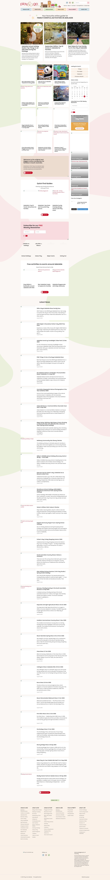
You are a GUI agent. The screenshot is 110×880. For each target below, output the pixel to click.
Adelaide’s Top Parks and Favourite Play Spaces (44, 207)
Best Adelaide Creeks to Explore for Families (44, 285)
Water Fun (46, 833)
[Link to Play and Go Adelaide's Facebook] (67, 3)
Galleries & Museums (60, 818)
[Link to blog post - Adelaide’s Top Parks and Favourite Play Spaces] (44, 196)
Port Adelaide (24, 829)
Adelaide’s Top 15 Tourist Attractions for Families (29, 207)
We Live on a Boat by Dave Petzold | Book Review (43, 104)
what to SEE (61, 9)
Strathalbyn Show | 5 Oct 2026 (45, 729)
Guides (34, 837)
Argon (88, 877)
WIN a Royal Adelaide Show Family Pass (48, 308)
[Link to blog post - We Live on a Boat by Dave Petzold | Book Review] (44, 93)
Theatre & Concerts (83, 828)
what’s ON (84, 9)
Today (79, 69)
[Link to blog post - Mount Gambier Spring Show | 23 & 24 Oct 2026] (28, 640)
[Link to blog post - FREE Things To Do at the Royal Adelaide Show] (28, 362)
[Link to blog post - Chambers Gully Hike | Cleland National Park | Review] (61, 115)
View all (45, 214)
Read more (28, 172)
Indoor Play (38, 256)
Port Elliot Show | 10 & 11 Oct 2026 (46, 713)
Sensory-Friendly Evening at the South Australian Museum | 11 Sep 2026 (51, 588)
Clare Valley (23, 818)
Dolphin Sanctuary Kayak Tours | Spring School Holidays (50, 523)
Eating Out (63, 256)
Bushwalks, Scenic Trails (48, 819)
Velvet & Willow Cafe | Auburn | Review (48, 507)
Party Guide (70, 810)
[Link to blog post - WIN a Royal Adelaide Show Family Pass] (28, 313)
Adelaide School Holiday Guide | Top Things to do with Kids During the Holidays (30, 48)
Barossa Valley (24, 816)
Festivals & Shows (83, 819)
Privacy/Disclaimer (37, 877)
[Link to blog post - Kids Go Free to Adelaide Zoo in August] (44, 72)
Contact (73, 5)
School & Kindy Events (84, 830)
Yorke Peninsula (24, 835)
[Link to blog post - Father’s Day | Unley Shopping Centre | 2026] (28, 544)
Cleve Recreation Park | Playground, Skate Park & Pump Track (28, 149)
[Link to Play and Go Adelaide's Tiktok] (73, 3)
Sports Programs (36, 831)
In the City (81, 817)
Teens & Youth (35, 835)
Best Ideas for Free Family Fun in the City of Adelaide (77, 47)
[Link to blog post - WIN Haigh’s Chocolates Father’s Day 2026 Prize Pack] (28, 329)
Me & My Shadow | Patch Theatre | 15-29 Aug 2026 (28, 82)
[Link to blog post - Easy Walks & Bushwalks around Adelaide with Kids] (30, 275)
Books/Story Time (36, 815)
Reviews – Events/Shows (59, 810)
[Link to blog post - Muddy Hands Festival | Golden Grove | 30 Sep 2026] (28, 780)
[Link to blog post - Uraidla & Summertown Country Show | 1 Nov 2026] (28, 625)
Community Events (83, 811)
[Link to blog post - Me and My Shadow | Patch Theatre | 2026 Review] (44, 115)
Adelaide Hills (24, 815)
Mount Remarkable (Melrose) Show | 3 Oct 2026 (51, 698)
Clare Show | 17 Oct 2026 (44, 651)
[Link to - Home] (26, 248)
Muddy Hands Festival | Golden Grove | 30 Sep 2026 (52, 776)
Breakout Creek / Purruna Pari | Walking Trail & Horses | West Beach (60, 149)
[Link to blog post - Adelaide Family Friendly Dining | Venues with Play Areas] (59, 196)
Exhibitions (81, 815)
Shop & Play (35, 829)
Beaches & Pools (48, 811)
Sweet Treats (70, 815)
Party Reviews (71, 813)
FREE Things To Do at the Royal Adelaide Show (50, 357)
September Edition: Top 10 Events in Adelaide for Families (54, 47)
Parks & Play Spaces (48, 829)
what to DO (38, 9)
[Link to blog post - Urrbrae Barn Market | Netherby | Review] (61, 93)
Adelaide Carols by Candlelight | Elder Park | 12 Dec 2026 (52, 341)
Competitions (80, 5)
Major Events (51, 256)
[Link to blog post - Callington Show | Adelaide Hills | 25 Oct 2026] (28, 672)
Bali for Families (24, 839)
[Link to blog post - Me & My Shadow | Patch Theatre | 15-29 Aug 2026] (28, 72)
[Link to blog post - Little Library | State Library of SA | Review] (61, 72)
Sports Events (82, 826)
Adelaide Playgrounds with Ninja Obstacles (59, 285)
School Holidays (26, 256)
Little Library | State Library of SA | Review (60, 82)
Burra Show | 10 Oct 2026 (44, 682)
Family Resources (36, 821)
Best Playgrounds (48, 813)
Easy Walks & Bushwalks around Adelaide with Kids (28, 286)
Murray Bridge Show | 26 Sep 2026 (46, 744)
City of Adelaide (24, 820)
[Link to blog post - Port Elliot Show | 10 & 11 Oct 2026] (28, 718)
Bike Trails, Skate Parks (48, 816)
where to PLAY (49, 9)
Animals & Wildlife (60, 815)
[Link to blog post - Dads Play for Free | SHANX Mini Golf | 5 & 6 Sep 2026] (28, 765)
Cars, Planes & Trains (60, 816)
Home (65, 5)
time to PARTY (72, 9)
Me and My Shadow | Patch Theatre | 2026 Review (43, 126)
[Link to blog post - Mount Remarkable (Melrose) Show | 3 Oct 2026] (28, 703)
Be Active (34, 813)
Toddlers (34, 833)
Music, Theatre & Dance (36, 825)
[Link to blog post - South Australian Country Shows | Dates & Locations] (28, 560)
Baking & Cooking (36, 811)
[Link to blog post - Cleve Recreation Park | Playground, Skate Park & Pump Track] (28, 138)
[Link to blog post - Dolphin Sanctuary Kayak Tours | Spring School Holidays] (28, 527)
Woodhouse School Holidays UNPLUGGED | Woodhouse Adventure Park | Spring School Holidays (49, 491)
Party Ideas (70, 811)
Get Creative (35, 823)
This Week (79, 71)
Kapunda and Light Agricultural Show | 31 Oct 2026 (51, 604)
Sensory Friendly (36, 828)
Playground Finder (48, 810)
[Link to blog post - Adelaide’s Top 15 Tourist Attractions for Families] (30, 196)
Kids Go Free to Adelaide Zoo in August (44, 82)
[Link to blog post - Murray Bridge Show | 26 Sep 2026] (28, 749)
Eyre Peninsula (24, 822)
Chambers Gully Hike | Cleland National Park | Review (61, 126)
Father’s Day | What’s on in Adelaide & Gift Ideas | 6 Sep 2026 (28, 104)
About (69, 5)
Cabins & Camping (25, 813)
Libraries (46, 823)
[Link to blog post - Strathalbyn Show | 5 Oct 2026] (28, 734)
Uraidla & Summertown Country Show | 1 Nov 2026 (51, 620)
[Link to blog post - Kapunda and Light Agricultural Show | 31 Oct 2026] (28, 609)
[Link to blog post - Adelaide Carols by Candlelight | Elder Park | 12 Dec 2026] (28, 345)
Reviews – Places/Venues (24, 810)
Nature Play (46, 825)
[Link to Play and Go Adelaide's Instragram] (70, 3)
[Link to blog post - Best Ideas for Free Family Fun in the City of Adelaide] (78, 33)
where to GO (26, 9)
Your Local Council (48, 834)
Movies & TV (82, 823)
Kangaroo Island (24, 826)
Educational (35, 817)
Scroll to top (54, 800)
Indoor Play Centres (48, 821)
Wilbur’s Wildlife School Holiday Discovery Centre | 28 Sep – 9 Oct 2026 (51, 456)
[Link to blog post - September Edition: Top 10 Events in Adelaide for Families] (55, 33)
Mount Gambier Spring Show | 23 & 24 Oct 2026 (50, 635)
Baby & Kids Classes (37, 810)
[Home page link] (41, 4)
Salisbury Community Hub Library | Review (49, 440)
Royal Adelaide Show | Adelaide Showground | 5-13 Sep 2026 (28, 126)
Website (83, 877)
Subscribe (86, 5)
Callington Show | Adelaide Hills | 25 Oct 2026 (50, 667)
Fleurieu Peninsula (25, 824)
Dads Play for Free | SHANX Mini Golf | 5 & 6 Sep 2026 (52, 760)
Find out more (79, 128)
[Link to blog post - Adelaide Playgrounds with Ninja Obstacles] (59, 275)
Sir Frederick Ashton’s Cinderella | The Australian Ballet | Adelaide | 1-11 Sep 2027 (51, 373)
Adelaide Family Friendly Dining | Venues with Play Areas (58, 208)
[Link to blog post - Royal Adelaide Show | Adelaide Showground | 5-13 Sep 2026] (28, 115)
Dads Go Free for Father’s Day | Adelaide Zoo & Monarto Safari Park (50, 473)
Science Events (82, 824)
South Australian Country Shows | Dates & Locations (49, 555)
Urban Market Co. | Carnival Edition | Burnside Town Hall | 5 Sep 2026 (52, 406)
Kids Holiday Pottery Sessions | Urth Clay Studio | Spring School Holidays (51, 572)
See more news (45, 792)
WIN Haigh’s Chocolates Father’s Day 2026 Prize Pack (51, 324)
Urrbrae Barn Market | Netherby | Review (60, 103)
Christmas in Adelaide (82, 832)
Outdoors (46, 827)
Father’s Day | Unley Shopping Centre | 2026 (49, 539)
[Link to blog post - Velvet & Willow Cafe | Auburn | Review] (28, 512)
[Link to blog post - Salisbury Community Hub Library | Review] (28, 445)
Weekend (79, 74)
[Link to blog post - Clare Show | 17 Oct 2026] (28, 656)
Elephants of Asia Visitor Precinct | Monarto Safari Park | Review (44, 149)
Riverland (23, 833)
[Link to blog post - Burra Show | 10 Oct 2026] (28, 687)
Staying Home (47, 831)
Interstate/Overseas (25, 837)
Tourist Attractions (60, 813)
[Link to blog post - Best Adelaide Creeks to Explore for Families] (44, 275)
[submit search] (88, 3)
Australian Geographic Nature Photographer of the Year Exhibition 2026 (52, 390)
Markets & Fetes (83, 821)
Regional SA (23, 831)
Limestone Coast (24, 828)
